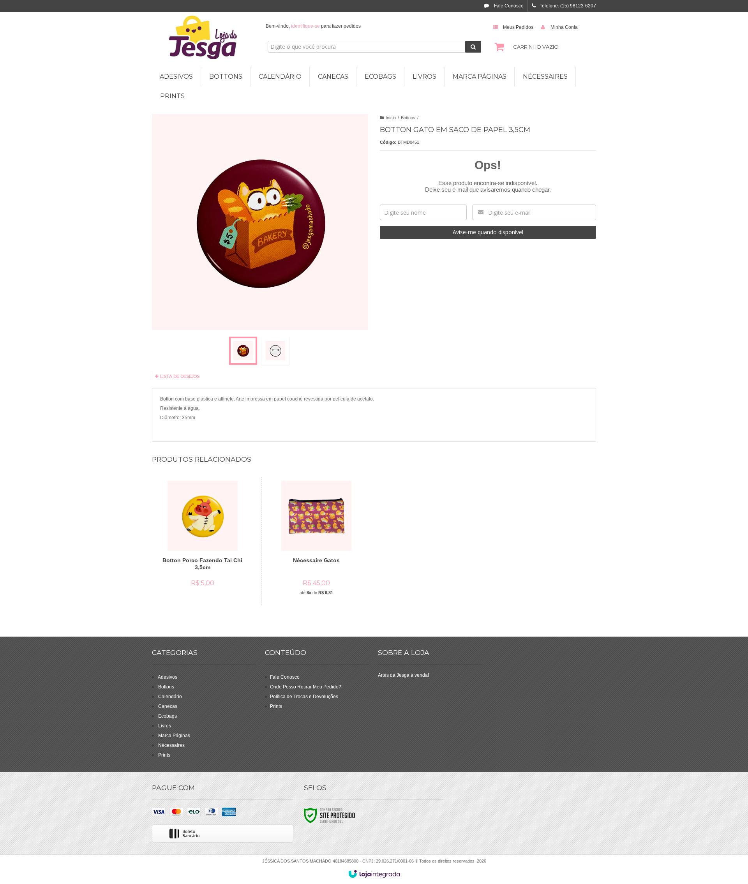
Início (391, 117)
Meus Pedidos (518, 27)
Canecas (167, 706)
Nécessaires (171, 745)
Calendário (170, 696)
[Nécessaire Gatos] (316, 541)
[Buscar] (473, 47)
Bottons (408, 117)
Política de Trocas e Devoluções (304, 696)
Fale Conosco (508, 6)
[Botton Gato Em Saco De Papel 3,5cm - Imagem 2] (275, 351)
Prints (164, 755)
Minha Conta (564, 27)
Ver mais (207, 562)
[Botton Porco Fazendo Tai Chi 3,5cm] (202, 536)
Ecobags (167, 716)
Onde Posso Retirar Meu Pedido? (305, 687)
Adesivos (167, 677)
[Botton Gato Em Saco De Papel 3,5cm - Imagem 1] (243, 351)
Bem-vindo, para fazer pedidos (313, 26)
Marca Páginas (174, 735)
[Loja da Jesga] (203, 37)
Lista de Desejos (179, 376)
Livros (164, 726)
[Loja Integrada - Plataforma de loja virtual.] (374, 873)
